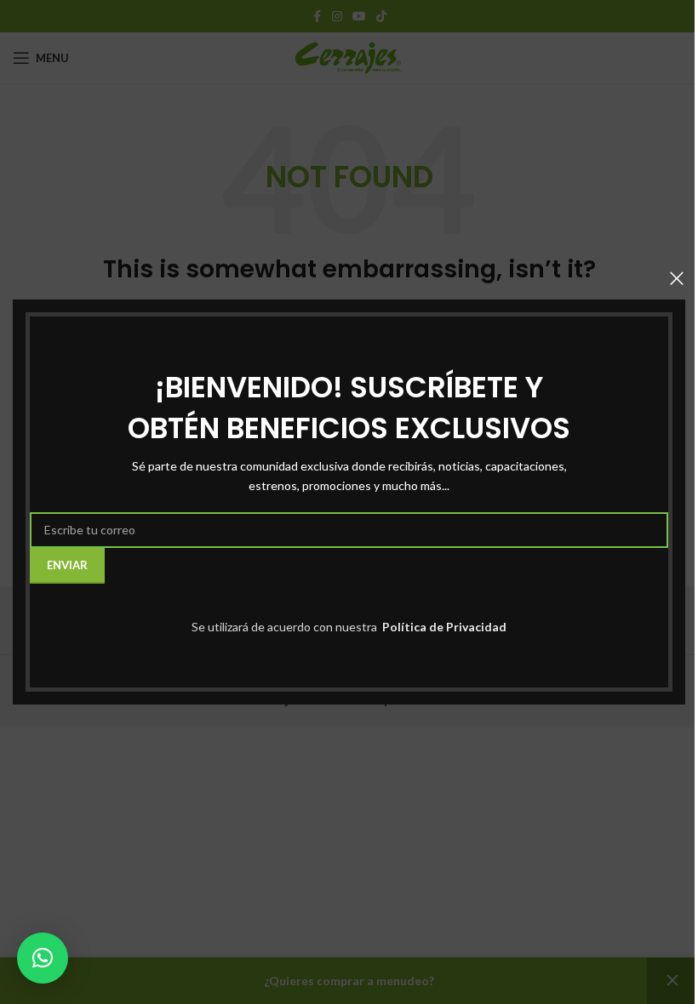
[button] (42, 958)
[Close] (676, 278)
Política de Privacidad (443, 626)
